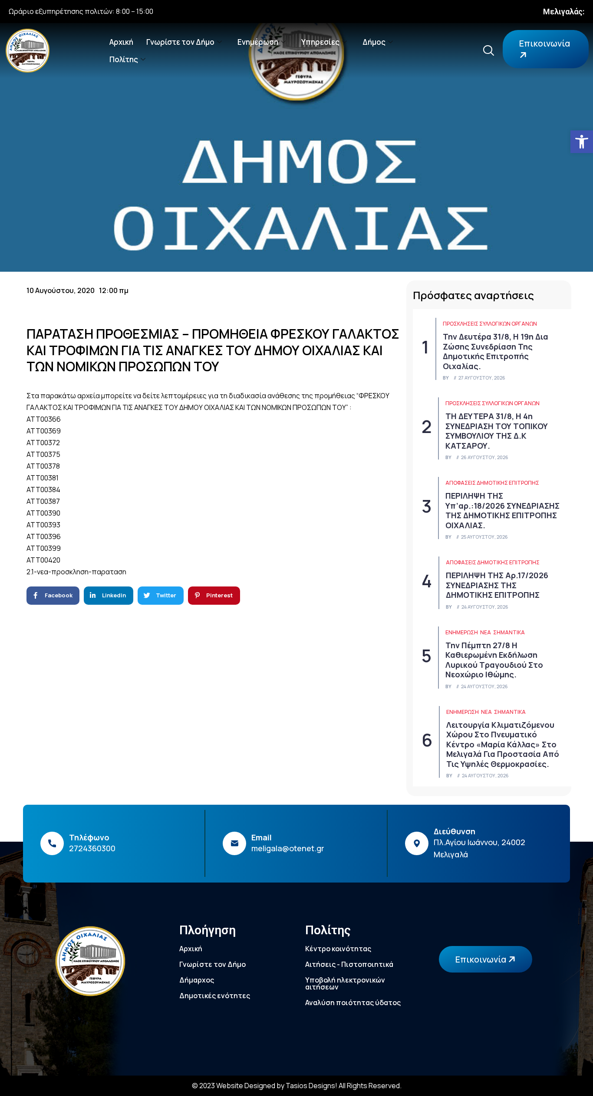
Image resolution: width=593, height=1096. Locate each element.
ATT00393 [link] (43, 525)
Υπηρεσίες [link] (320, 42)
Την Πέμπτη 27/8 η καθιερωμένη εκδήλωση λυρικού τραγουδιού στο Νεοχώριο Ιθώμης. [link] (494, 660)
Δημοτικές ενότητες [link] (214, 995)
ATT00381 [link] (42, 478)
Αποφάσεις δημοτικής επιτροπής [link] (492, 482)
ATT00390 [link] (43, 513)
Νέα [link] (485, 632)
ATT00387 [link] (43, 501)
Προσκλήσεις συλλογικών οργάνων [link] (490, 323)
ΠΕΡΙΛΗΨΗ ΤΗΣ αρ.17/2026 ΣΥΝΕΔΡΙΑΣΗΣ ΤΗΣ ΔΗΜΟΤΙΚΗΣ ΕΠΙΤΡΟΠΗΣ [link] (497, 585)
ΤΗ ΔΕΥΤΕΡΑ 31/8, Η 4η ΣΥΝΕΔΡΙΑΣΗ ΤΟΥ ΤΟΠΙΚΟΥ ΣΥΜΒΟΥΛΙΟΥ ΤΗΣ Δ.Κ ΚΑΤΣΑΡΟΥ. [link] (496, 431)
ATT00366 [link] (43, 419)
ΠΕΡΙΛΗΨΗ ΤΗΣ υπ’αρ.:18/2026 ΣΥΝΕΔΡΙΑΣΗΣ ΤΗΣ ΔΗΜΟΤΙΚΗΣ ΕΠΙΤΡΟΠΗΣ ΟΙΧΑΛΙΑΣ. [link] (502, 510)
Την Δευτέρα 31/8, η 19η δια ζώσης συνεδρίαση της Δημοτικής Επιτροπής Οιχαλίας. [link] (495, 351)
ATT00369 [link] (43, 431)
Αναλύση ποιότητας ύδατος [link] (353, 1002)
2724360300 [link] (92, 848)
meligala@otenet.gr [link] (287, 848)
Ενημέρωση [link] (257, 42)
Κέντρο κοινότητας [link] (338, 948)
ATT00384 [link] (43, 489)
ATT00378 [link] (43, 466)
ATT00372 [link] (43, 442)
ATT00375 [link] (43, 454)
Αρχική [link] (121, 42)
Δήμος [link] (373, 42)
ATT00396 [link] (43, 536)
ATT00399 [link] (43, 548)
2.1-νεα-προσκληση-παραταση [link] (76, 571)
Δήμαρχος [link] (196, 980)
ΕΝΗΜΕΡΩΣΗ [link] (461, 632)
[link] (581, 141)
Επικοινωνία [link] (544, 43)
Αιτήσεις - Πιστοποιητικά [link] (349, 964)
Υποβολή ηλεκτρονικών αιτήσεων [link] (345, 983)
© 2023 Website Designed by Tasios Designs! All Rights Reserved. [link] (297, 1085)
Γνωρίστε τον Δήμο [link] (180, 42)
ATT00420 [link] (43, 560)
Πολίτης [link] (123, 59)
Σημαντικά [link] (509, 632)
